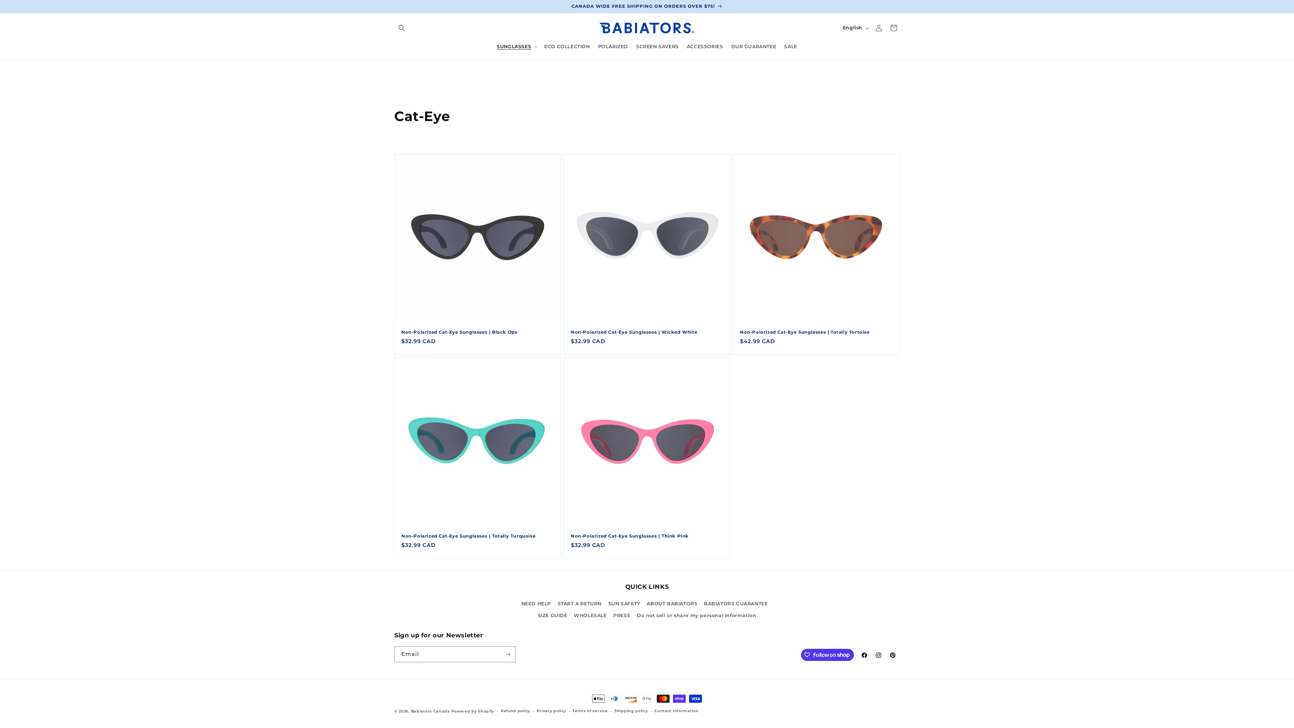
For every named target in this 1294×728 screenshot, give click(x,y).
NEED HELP (536, 604)
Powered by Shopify (472, 711)
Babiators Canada (430, 711)
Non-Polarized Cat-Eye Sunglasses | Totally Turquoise (468, 536)
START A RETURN (580, 604)
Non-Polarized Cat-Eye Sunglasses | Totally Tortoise (805, 332)
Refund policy (515, 710)
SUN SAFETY (624, 604)
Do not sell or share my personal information (696, 615)
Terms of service (590, 710)
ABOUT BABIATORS (672, 604)
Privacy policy (551, 710)
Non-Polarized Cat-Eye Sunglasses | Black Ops (459, 332)
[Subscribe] (507, 654)
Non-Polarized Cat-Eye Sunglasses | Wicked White (634, 332)
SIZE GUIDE (552, 615)
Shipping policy (631, 710)
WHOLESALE (590, 615)
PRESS (621, 615)
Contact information (676, 710)
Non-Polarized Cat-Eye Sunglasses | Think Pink (630, 536)
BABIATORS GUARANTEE (736, 604)
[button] (401, 28)
